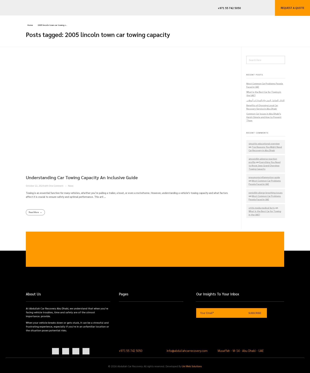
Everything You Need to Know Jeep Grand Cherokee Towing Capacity (264, 165)
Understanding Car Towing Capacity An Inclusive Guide (82, 177)
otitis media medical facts (262, 207)
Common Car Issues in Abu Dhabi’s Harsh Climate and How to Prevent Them (263, 117)
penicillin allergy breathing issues (266, 192)
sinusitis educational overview (264, 143)
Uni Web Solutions (192, 366)
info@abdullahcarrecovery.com (187, 351)
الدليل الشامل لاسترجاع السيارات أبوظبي (265, 100)
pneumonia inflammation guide (264, 177)
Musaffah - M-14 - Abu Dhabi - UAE (241, 351)
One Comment (56, 185)
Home (30, 25)
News (70, 185)
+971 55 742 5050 (130, 351)
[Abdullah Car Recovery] (22, 7)
